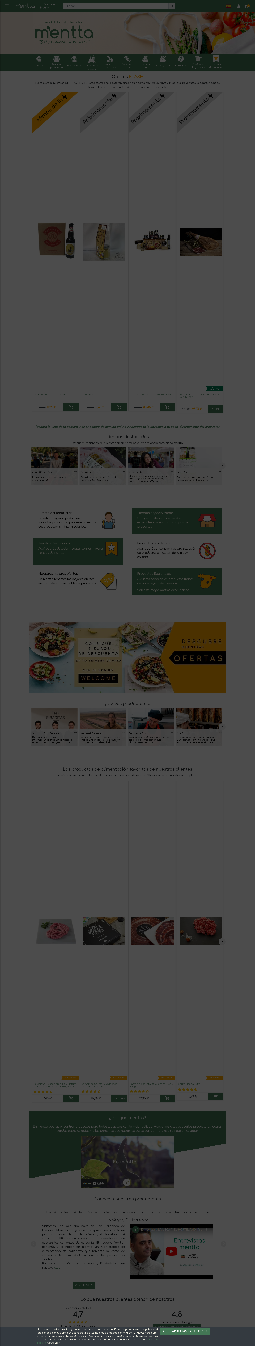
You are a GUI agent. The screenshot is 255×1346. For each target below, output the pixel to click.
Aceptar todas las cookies (185, 1331)
